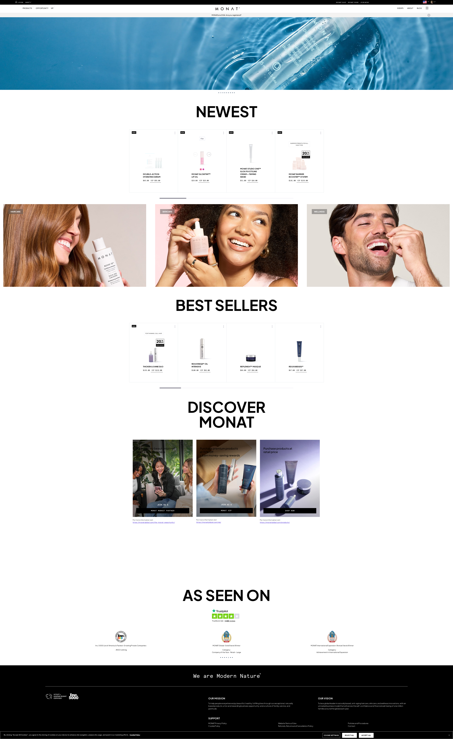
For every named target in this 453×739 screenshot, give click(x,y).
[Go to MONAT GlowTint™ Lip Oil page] (202, 154)
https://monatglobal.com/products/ (275, 522)
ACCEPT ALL (366, 735)
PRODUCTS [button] (27, 8)
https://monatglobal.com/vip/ (208, 522)
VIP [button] (52, 8)
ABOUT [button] (410, 8)
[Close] (449, 735)
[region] (226, 735)
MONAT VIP (226, 510)
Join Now (364, 2)
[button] (426, 2)
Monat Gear (353, 2)
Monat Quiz (341, 2)
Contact (351, 726)
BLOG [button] (419, 8)
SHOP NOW (290, 511)
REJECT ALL (349, 735)
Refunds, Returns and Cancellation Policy (295, 726)
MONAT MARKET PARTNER (162, 511)
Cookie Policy (214, 726)
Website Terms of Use (287, 723)
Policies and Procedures (358, 723)
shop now (153, 376)
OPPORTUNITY (42, 8)
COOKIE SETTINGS (331, 735)
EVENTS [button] (400, 8)
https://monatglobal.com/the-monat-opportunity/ (154, 522)
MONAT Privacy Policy (217, 723)
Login (20, 2)
